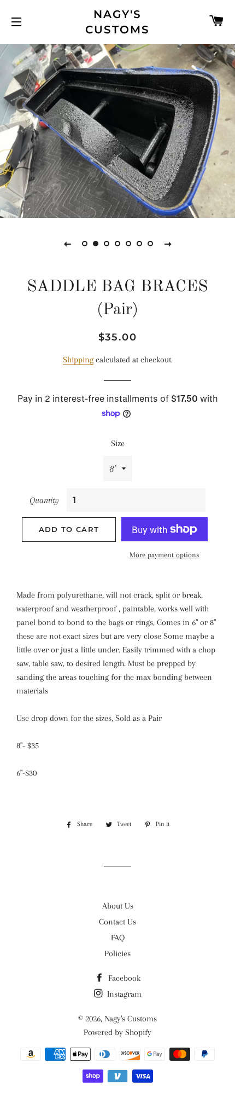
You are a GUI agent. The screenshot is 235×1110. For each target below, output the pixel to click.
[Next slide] (168, 244)
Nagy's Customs (117, 22)
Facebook (123, 978)
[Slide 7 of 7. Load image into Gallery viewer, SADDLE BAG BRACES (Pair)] (150, 243)
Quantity (44, 500)
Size (118, 443)
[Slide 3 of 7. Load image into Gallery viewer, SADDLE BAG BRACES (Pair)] (106, 243)
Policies (117, 953)
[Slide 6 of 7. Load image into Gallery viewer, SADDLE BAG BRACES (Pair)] (139, 243)
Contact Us (117, 922)
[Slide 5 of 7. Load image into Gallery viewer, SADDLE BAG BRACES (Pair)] (128, 243)
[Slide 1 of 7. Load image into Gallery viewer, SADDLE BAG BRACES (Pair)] (84, 243)
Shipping (78, 360)
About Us (117, 906)
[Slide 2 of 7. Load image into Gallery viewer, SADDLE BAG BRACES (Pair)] (95, 243)
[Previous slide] (67, 244)
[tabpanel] (117, 129)
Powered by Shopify (117, 1032)
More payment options (164, 555)
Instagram (123, 994)
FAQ (118, 938)
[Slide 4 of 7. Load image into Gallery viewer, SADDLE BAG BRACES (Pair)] (117, 243)
